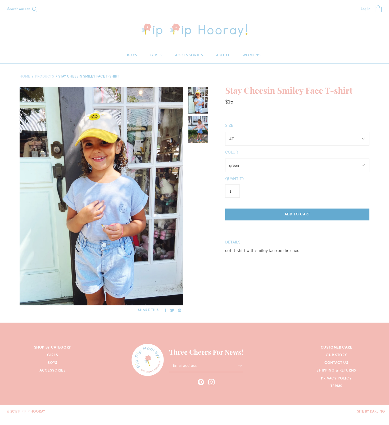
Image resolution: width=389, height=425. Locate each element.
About (223, 55)
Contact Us (336, 363)
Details (233, 242)
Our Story (336, 355)
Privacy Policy (336, 378)
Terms (336, 386)
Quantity (234, 178)
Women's (252, 55)
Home (25, 76)
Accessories (189, 55)
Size (229, 125)
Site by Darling (371, 411)
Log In (365, 9)
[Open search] (34, 9)
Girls (156, 55)
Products (44, 76)
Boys (132, 55)
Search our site (18, 9)
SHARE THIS (148, 310)
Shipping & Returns (336, 370)
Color (231, 152)
